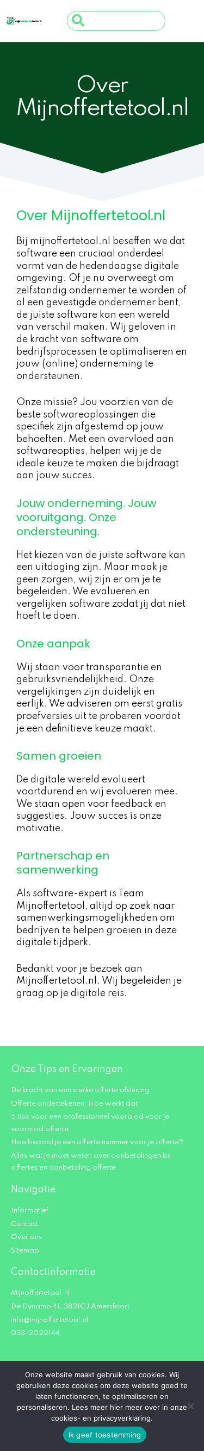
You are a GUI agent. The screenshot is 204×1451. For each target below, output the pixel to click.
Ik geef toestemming (105, 1434)
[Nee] (190, 1406)
